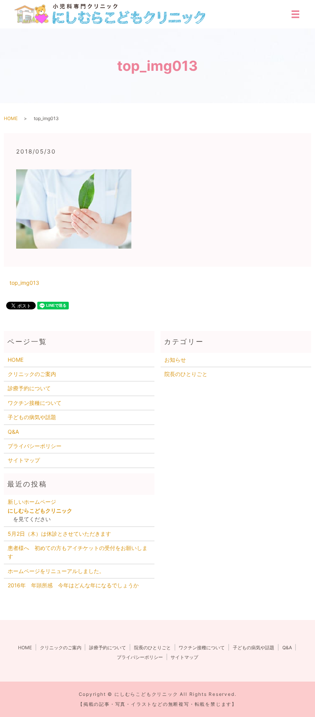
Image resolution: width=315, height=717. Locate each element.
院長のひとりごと (185, 374)
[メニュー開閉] (295, 14)
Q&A (13, 431)
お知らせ (175, 359)
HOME (11, 118)
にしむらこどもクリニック (40, 510)
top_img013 (24, 282)
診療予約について (29, 388)
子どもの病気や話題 (32, 417)
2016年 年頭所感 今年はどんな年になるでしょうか (73, 585)
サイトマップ (24, 460)
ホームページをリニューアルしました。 (56, 571)
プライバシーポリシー (34, 446)
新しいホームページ (34, 501)
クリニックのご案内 (32, 374)
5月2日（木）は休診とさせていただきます (59, 533)
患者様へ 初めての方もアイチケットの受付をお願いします (78, 552)
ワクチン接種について (34, 402)
